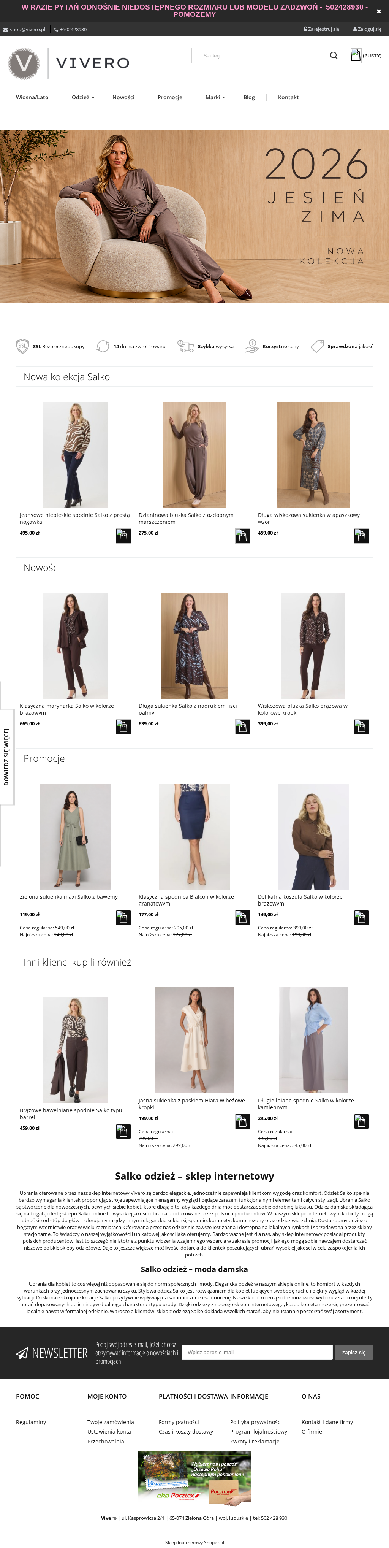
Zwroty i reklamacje (255, 1441)
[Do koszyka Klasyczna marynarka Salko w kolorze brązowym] (361, 536)
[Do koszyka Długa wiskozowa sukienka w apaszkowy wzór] (242, 536)
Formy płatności (179, 1422)
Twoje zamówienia (110, 1422)
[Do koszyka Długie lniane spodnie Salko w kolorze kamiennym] (361, 1121)
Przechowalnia (105, 1441)
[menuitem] (38, 97)
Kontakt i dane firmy (327, 1422)
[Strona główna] (68, 64)
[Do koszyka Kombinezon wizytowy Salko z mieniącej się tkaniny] (361, 917)
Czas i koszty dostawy (186, 1431)
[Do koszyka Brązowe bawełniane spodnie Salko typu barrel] (361, 726)
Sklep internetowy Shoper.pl (194, 1542)
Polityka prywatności (256, 1422)
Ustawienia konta (109, 1431)
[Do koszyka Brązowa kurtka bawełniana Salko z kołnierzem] (123, 726)
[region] (194, 216)
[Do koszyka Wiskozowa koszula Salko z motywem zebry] (242, 726)
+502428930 (73, 29)
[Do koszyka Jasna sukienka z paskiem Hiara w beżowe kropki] (242, 1121)
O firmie (312, 1431)
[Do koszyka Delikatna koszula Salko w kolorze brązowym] (242, 917)
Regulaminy (31, 1422)
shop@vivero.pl (27, 29)
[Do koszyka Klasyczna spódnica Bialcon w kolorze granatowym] (123, 917)
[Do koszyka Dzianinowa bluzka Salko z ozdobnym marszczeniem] (123, 536)
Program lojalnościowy (258, 1431)
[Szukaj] (333, 55)
